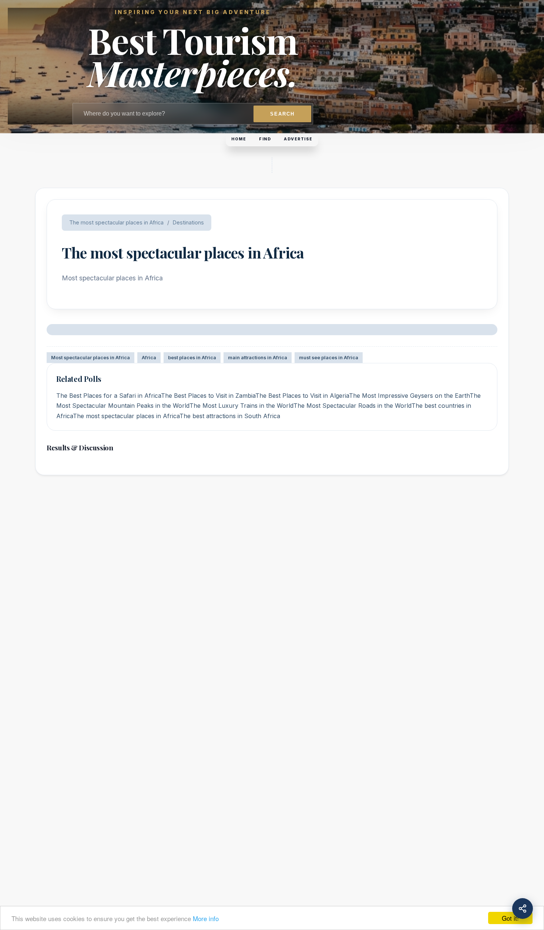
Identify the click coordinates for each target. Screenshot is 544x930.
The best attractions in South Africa (229, 416)
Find (265, 139)
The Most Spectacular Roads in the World (352, 405)
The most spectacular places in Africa (116, 222)
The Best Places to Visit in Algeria (302, 395)
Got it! (510, 918)
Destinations (188, 222)
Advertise (298, 139)
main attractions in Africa (257, 357)
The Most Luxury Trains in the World (241, 405)
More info (206, 918)
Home (238, 139)
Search (282, 114)
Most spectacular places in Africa (90, 357)
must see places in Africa (328, 357)
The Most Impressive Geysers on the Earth (409, 395)
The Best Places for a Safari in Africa (108, 395)
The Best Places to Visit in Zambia (208, 395)
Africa (149, 357)
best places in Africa (192, 357)
